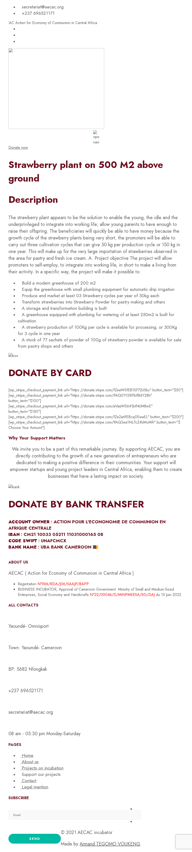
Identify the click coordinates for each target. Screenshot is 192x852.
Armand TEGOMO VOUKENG (110, 844)
